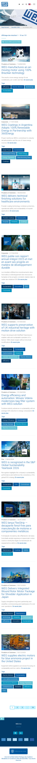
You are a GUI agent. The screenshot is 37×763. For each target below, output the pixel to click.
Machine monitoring (9, 428)
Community (6, 290)
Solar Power (7, 150)
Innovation (18, 286)
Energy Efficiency (8, 420)
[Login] (19, 4)
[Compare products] (22, 4)
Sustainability (7, 91)
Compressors (7, 687)
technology (29, 87)
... (27, 707)
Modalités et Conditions (9, 758)
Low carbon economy (10, 679)
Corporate (4, 122)
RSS (18, 758)
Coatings (6, 161)
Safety (26, 550)
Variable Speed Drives (10, 357)
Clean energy (22, 154)
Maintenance (7, 550)
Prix (2, 459)
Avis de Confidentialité (11, 757)
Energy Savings (8, 424)
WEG (4, 4)
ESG (26, 286)
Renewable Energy (9, 154)
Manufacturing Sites (23, 157)
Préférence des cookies (20, 751)
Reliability (14, 222)
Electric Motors (18, 87)
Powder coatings (8, 218)
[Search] (26, 4)
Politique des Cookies (25, 757)
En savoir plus (28, 80)
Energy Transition (8, 157)
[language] (30, 4)
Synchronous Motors (10, 683)
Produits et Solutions (8, 64)
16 (33, 707)
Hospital (5, 222)
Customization (7, 353)
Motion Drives (7, 349)
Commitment (25, 484)
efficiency (6, 87)
